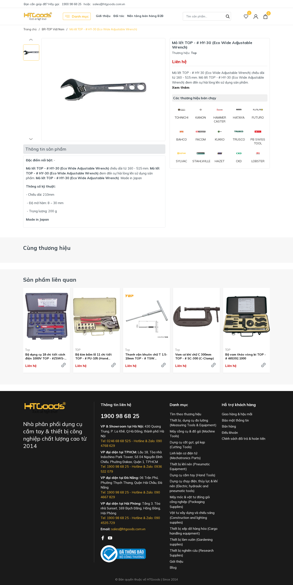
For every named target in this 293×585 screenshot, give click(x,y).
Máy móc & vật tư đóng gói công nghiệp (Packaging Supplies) (190, 502)
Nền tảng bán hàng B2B (145, 16)
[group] (103, 89)
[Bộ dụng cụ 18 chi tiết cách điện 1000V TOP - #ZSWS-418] (46, 316)
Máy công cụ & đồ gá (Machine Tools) (192, 433)
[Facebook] (103, 537)
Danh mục (80, 16)
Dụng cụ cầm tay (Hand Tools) (192, 475)
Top (27, 349)
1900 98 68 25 (72, 4)
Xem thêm (180, 87)
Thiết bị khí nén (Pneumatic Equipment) (190, 466)
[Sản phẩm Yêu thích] (246, 16)
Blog (173, 567)
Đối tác (118, 16)
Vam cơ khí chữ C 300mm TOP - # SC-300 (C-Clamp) (194, 356)
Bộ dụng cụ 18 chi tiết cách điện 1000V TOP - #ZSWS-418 (45, 356)
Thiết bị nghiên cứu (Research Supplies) (192, 553)
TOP (78, 349)
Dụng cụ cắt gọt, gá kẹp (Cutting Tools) (187, 444)
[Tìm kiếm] (228, 16)
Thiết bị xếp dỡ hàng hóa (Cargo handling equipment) (193, 531)
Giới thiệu (103, 16)
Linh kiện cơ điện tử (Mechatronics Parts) (185, 455)
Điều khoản (230, 433)
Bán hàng (229, 426)
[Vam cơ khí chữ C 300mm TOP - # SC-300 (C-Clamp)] (196, 316)
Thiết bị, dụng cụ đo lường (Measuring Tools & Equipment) (193, 422)
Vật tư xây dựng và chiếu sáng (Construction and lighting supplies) (192, 517)
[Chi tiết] (63, 365)
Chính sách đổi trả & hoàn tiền (243, 439)
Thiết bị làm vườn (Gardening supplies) (191, 542)
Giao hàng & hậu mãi (237, 414)
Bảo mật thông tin (235, 420)
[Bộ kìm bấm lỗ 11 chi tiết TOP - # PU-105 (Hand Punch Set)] (96, 316)
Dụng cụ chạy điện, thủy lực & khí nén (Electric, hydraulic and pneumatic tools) (193, 486)
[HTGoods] (37, 16)
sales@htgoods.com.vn (109, 4)
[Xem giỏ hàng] (265, 16)
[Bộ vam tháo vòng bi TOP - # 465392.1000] (246, 316)
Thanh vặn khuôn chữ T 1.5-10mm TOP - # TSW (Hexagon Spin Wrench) (146, 356)
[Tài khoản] (256, 16)
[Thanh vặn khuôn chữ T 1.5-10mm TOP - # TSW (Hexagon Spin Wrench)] (146, 316)
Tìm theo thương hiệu (185, 414)
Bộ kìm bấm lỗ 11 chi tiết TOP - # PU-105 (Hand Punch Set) (93, 356)
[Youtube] (110, 537)
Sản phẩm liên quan (49, 279)
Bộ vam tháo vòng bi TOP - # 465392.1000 (245, 356)
